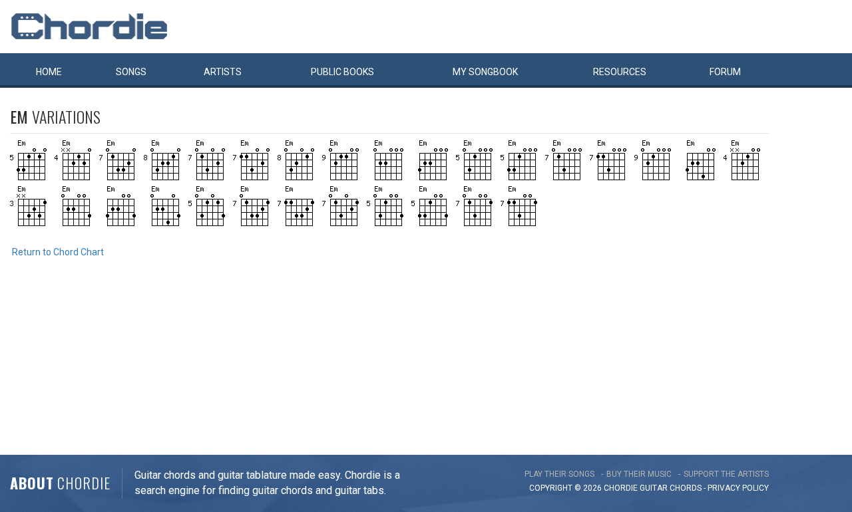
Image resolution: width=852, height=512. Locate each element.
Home (49, 71)
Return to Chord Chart (58, 252)
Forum (725, 71)
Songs (131, 71)
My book (485, 71)
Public (342, 71)
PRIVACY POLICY (738, 488)
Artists (223, 71)
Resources (619, 71)
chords (686, 488)
